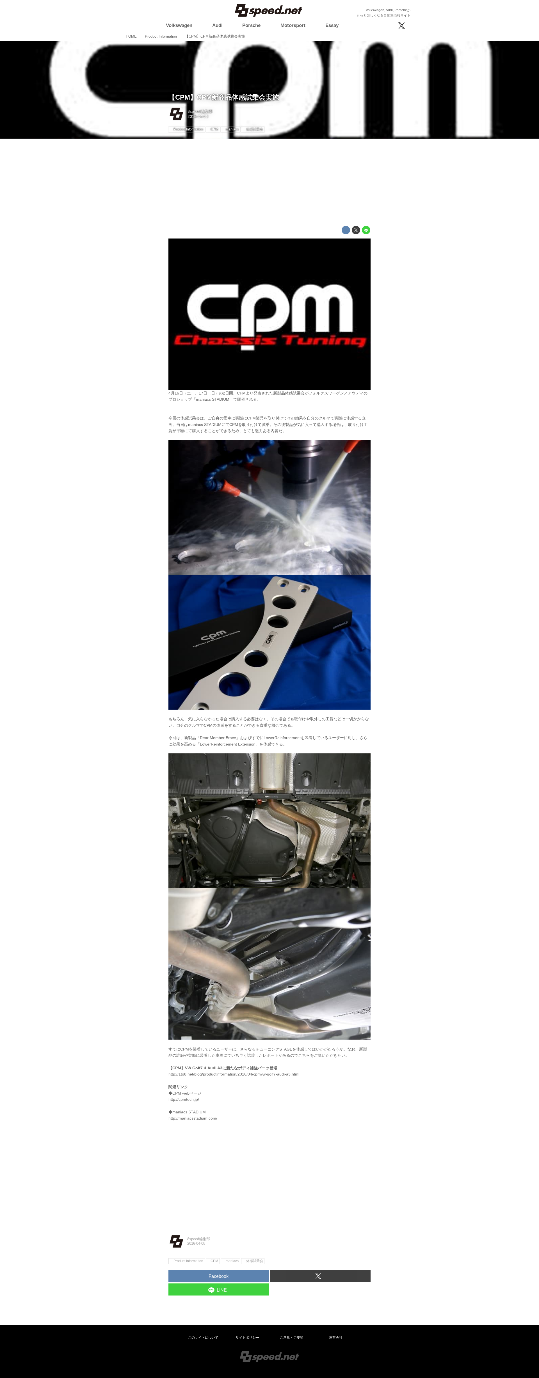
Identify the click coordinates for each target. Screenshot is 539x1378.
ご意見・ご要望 (291, 1338)
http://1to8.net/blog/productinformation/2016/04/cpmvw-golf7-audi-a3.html (233, 1074)
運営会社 (335, 1338)
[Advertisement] (269, 182)
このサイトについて (203, 1338)
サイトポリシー (247, 1338)
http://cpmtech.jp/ (183, 1099)
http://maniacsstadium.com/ (192, 1118)
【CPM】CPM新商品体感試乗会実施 (223, 97)
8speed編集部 (200, 111)
